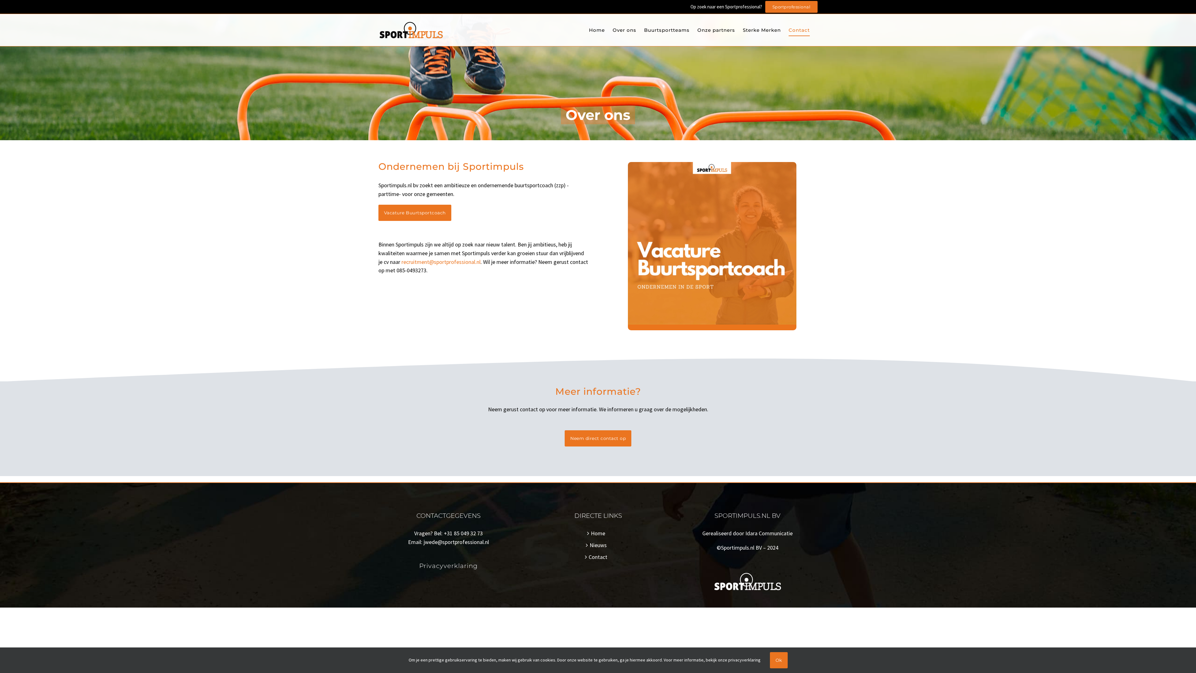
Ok (779, 660)
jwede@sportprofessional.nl (456, 542)
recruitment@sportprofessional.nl (441, 261)
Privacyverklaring (448, 566)
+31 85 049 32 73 (463, 533)
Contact (598, 557)
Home (598, 533)
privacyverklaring (744, 660)
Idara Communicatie (769, 533)
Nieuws (598, 545)
